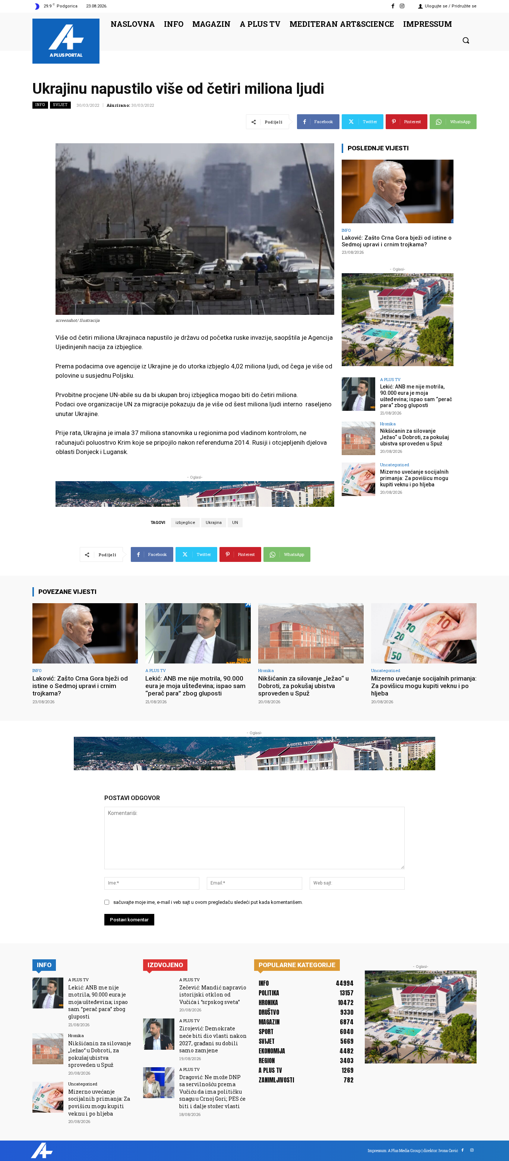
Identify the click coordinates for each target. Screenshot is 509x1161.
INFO (40, 104)
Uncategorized (394, 465)
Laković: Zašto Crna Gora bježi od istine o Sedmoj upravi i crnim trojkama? (397, 241)
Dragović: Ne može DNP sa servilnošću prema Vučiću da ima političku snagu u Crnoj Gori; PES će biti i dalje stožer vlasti (212, 1092)
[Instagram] (402, 6)
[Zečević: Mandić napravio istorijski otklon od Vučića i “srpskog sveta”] (158, 993)
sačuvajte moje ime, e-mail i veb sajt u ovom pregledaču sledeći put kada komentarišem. (208, 902)
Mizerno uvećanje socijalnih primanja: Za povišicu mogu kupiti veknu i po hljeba (414, 478)
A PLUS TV (390, 379)
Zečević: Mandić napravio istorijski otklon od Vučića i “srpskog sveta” (212, 994)
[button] (466, 40)
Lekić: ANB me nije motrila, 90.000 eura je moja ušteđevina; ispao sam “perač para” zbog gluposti (416, 396)
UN (235, 522)
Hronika (388, 424)
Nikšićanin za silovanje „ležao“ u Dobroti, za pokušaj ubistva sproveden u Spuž (414, 437)
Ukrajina (214, 522)
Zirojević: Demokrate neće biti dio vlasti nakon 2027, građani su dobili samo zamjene (213, 1039)
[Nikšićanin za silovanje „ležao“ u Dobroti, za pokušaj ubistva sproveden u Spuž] (358, 438)
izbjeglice (185, 522)
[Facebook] (393, 6)
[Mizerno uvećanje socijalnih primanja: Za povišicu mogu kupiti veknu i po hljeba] (358, 479)
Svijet (60, 104)
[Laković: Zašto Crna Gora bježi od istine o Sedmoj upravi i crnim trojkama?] (397, 191)
